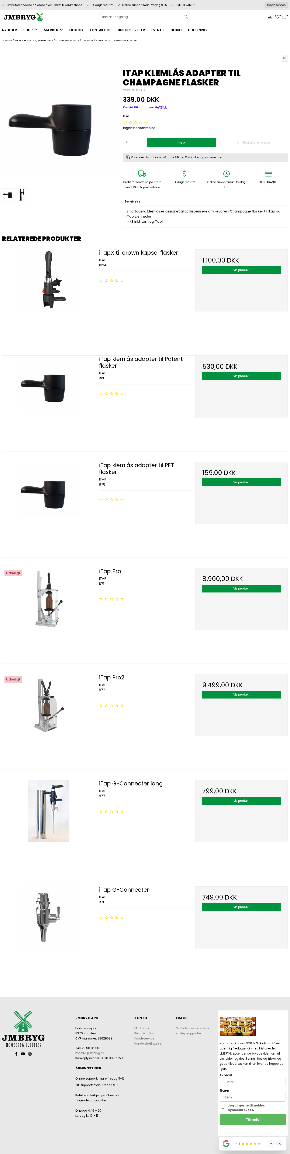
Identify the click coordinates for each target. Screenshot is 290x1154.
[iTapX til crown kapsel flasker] (48, 295)
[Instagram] (30, 1054)
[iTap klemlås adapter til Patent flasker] (48, 402)
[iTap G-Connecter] (48, 932)
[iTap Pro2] (48, 720)
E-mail (226, 1075)
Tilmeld (253, 1119)
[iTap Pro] (48, 614)
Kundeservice (276, 5)
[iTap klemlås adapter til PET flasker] (48, 508)
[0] (277, 17)
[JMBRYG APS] (23, 17)
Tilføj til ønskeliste (255, 142)
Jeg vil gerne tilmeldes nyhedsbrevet (256, 1107)
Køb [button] (181, 142)
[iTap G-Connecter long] (48, 826)
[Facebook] (16, 1054)
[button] (285, 58)
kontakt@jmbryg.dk (89, 1053)
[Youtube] (23, 1054)
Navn (224, 1090)
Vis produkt (241, 270)
